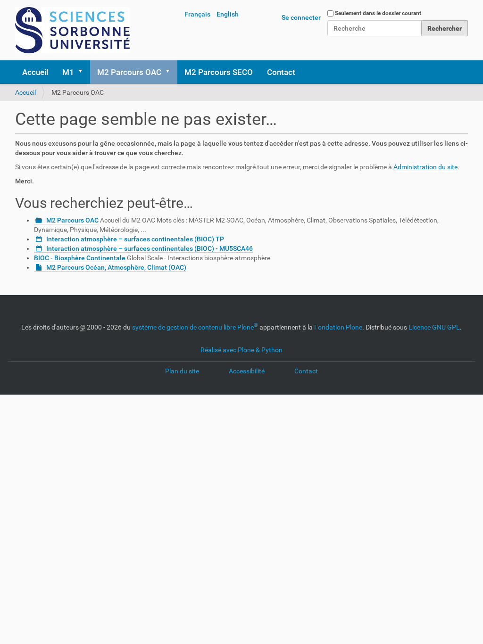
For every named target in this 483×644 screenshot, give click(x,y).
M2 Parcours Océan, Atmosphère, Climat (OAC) (116, 267)
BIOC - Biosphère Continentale (79, 258)
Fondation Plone (338, 327)
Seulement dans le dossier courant (378, 13)
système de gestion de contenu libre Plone (195, 327)
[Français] (72, 30)
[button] (83, 72)
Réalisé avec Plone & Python (241, 350)
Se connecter (301, 17)
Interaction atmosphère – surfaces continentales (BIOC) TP (135, 239)
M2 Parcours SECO (218, 72)
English (228, 14)
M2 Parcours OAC (129, 72)
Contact (281, 72)
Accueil (35, 72)
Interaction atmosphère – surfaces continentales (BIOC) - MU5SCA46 (149, 248)
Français (197, 14)
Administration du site (425, 167)
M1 (68, 72)
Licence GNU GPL (434, 327)
